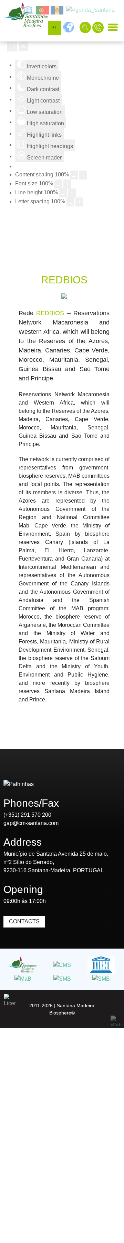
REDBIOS (50, 313)
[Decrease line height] (63, 192)
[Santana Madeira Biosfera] (26, 15)
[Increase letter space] (79, 201)
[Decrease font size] (58, 183)
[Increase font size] (67, 183)
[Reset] (12, 46)
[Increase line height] (72, 192)
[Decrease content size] (74, 175)
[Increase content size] (83, 175)
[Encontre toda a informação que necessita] (86, 27)
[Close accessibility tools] (23, 46)
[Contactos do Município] (98, 27)
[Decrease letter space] (70, 201)
